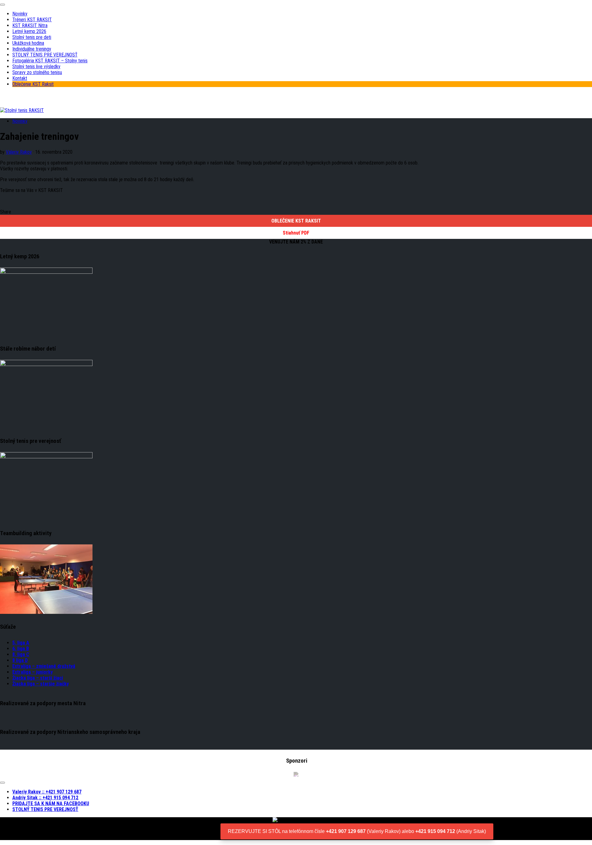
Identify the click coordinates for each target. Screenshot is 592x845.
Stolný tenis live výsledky (36, 66)
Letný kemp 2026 (29, 31)
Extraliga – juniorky (32, 672)
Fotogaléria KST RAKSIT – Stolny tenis (50, 61)
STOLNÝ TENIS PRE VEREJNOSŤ (44, 55)
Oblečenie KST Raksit (33, 84)
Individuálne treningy (31, 49)
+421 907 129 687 (346, 831)
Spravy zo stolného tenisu (37, 72)
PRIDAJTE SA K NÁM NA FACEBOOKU (50, 803)
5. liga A (20, 643)
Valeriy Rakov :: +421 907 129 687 (46, 792)
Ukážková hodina (28, 43)
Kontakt (19, 78)
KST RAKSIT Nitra (29, 25)
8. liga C (20, 654)
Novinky (19, 14)
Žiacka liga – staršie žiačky (40, 684)
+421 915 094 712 (435, 831)
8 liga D (20, 660)
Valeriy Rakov (19, 152)
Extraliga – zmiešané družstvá (43, 666)
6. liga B (20, 648)
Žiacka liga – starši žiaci (37, 678)
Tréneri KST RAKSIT (32, 20)
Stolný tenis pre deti (31, 37)
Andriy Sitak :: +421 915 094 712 (45, 798)
